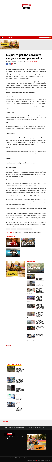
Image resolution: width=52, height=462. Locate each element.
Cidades (39, 427)
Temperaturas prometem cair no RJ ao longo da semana (28, 232)
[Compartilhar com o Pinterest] (12, 64)
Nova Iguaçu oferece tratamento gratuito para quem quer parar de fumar (35, 291)
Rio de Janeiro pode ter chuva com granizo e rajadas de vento (40, 322)
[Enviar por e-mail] (15, 64)
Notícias (13, 228)
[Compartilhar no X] (10, 64)
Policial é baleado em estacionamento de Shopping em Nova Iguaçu (40, 277)
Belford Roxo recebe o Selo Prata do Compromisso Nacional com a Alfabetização (35, 299)
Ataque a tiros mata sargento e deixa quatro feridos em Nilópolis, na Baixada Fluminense (35, 329)
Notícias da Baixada (22, 228)
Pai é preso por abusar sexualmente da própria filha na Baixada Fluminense (35, 315)
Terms (34, 427)
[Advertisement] (26, 27)
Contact (44, 427)
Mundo (8, 228)
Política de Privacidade (21, 427)
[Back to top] (49, 459)
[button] (2, 37)
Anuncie (30, 427)
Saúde (29, 228)
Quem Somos (12, 427)
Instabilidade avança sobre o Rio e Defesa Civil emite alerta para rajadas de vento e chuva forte (35, 307)
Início (6, 427)
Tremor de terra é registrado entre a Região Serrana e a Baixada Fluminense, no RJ (35, 268)
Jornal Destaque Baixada (31, 61)
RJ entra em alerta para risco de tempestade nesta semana (40, 283)
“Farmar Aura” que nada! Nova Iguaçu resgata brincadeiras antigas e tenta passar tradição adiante (35, 337)
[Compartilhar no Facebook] (7, 64)
